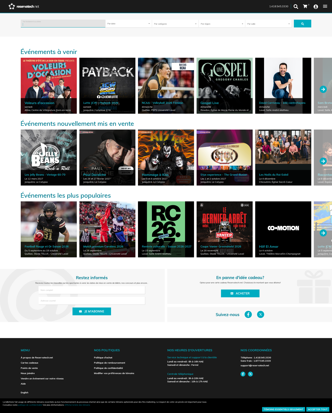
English (24, 392)
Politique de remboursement (109, 362)
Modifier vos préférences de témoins (114, 373)
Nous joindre (28, 373)
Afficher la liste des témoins (77, 405)
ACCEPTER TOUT (318, 409)
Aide (23, 383)
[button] (175, 23)
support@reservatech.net (255, 365)
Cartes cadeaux (29, 362)
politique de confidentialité (30, 405)
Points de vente (29, 368)
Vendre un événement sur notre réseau (42, 378)
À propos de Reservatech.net (37, 357)
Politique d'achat (103, 357)
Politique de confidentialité (108, 368)
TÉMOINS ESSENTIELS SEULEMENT (283, 409)
